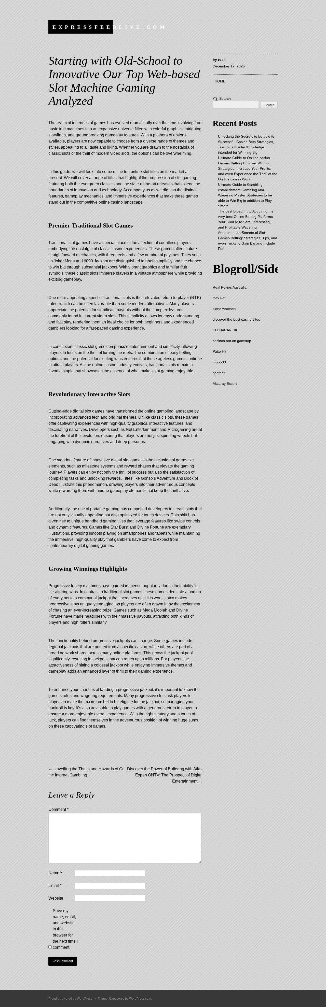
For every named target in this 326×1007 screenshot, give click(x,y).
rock (222, 60)
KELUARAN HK (225, 330)
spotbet (219, 373)
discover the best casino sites (236, 319)
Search (225, 98)
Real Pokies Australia (230, 287)
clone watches (224, 309)
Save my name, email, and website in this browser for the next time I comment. (65, 929)
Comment (58, 809)
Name (55, 873)
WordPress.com (140, 998)
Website (55, 898)
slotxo (169, 598)
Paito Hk (219, 351)
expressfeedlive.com (109, 27)
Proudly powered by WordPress (70, 998)
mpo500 (219, 362)
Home (220, 81)
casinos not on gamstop (232, 341)
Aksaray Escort (225, 383)
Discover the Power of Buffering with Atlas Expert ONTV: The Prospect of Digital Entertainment (164, 775)
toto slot (219, 298)
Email (54, 885)
